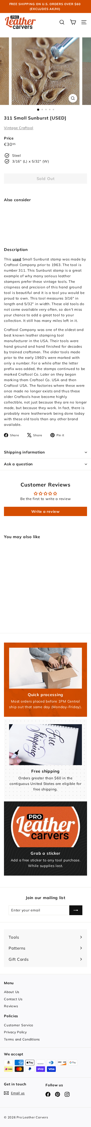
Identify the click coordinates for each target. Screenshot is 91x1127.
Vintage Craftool (18, 128)
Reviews (11, 1006)
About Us (11, 992)
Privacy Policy (15, 1032)
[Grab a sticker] (45, 827)
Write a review (45, 511)
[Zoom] (72, 98)
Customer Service (18, 1025)
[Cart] (72, 22)
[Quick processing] (45, 668)
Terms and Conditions (22, 1039)
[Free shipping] (45, 744)
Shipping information (24, 452)
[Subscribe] (75, 910)
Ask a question (18, 464)
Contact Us (13, 999)
